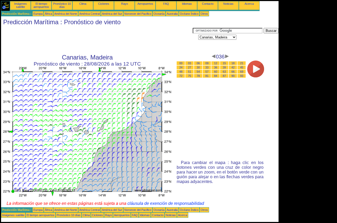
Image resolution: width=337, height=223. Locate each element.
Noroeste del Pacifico (137, 13)
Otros (204, 13)
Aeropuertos (145, 3)
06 (198, 63)
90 (233, 75)
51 (189, 71)
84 (215, 75)
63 (224, 71)
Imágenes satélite (20, 5)
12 (215, 63)
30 (198, 67)
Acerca (249, 3)
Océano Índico (189, 13)
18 (233, 63)
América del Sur (112, 13)
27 (189, 67)
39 (224, 67)
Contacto (208, 3)
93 (241, 75)
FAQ (166, 3)
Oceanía (159, 13)
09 (207, 63)
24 (180, 67)
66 (233, 71)
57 (207, 71)
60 (215, 71)
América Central (89, 13)
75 (189, 75)
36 (215, 67)
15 (224, 63)
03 (189, 63)
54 (198, 71)
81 (207, 75)
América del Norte (65, 13)
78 (198, 75)
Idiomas (187, 3)
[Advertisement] (97, 40)
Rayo (124, 3)
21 (241, 63)
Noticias (228, 3)
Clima (82, 3)
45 (241, 67)
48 (180, 71)
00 (180, 63)
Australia (172, 13)
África (48, 13)
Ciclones (103, 3)
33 (207, 67)
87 (224, 75)
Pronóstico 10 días (62, 5)
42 (233, 67)
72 (180, 75)
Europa (38, 13)
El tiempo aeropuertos (41, 5)
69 (241, 71)
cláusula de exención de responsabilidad (165, 203)
